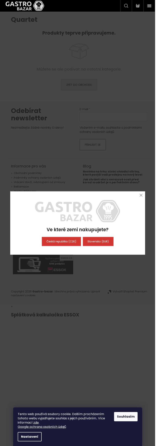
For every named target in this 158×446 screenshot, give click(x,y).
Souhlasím (126, 416)
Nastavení (29, 436)
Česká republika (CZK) (61, 241)
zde (36, 422)
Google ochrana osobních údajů (42, 427)
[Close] (141, 195)
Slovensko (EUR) (98, 241)
